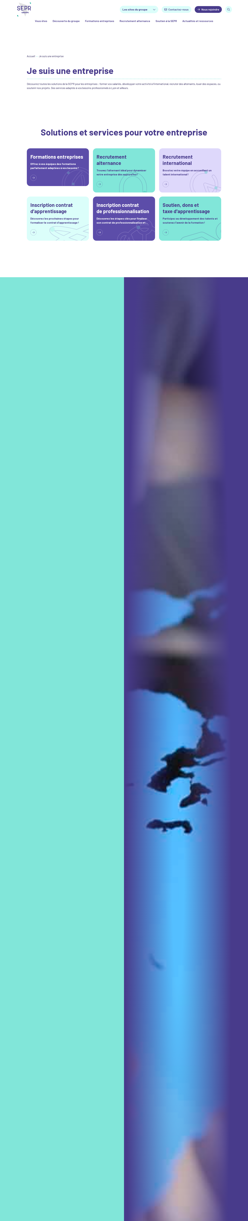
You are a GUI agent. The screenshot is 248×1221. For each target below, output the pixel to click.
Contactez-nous (178, 9)
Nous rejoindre (210, 9)
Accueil (31, 56)
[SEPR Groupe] (32, 9)
